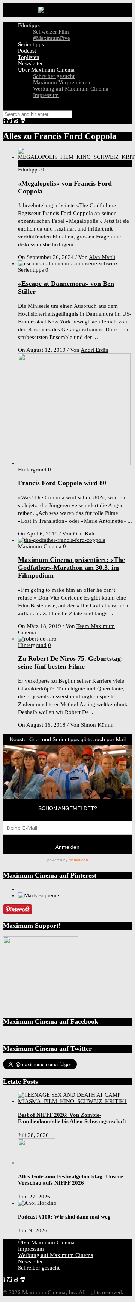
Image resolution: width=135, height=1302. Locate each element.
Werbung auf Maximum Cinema (70, 89)
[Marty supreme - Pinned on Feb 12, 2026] (38, 895)
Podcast (27, 51)
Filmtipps (29, 25)
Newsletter (30, 63)
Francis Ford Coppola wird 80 (62, 483)
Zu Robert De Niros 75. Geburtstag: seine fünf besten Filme (70, 662)
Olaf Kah (83, 534)
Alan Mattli (102, 257)
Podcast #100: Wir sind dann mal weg (64, 1217)
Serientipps (31, 44)
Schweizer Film (51, 32)
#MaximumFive (51, 38)
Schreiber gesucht (54, 76)
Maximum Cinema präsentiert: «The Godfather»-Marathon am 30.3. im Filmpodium (71, 567)
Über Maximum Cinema (46, 70)
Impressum (46, 95)
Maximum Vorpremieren (61, 82)
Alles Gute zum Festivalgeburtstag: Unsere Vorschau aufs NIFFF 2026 (70, 1179)
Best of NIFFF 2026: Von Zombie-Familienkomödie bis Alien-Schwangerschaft (72, 1118)
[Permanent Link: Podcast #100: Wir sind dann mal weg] (37, 1203)
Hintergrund (32, 470)
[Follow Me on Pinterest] (17, 912)
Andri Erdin (94, 350)
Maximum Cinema (40, 546)
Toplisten (28, 57)
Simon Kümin (97, 725)
